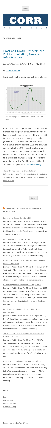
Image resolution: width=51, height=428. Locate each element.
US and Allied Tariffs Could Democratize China (22, 361)
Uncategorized (17, 177)
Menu (25, 8)
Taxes (41, 177)
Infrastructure (9, 174)
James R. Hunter (13, 70)
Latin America (21, 174)
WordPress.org (9, 406)
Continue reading (34, 164)
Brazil (26, 171)
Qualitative (31, 174)
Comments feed (9, 403)
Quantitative (42, 174)
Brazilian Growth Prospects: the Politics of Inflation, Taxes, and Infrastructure (23, 54)
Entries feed (8, 400)
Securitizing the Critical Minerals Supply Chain (22, 284)
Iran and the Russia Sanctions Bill (17, 218)
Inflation (32, 171)
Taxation (6, 177)
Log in (5, 397)
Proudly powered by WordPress (15, 423)
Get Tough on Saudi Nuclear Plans (17, 239)
